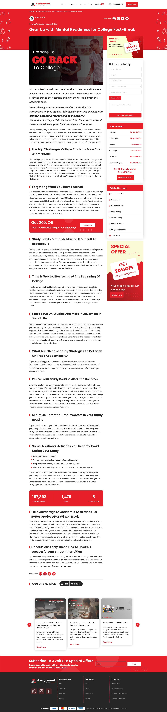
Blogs (90, 4)
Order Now (131, 4)
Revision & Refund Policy (120, 694)
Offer (63, 4)
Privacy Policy (116, 683)
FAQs (87, 683)
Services (71, 4)
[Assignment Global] (43, 681)
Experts (82, 4)
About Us (62, 689)
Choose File (115, 98)
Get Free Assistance (125, 115)
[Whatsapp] (114, 18)
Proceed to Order (125, 178)
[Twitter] (127, 18)
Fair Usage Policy (117, 689)
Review (98, 4)
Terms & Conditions (118, 699)
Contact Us (89, 694)
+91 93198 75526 (117, 4)
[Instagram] (118, 18)
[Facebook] (122, 18)
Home (31, 11)
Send (134, 664)
